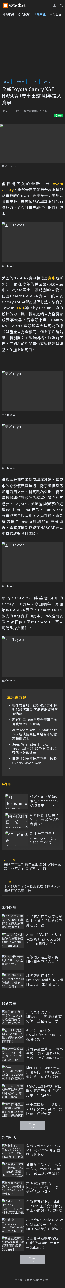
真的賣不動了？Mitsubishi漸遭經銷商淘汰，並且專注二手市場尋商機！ (44, 1016)
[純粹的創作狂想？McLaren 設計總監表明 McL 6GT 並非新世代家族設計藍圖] (16, 820)
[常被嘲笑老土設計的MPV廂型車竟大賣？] (13, 962)
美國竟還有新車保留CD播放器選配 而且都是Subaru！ (43, 1243)
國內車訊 (8, 14)
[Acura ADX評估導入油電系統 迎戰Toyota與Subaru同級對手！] (13, 940)
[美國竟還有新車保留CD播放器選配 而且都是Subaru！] (13, 1243)
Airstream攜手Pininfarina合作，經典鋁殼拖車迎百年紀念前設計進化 (34, 734)
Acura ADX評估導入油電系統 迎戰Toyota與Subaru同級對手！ (43, 939)
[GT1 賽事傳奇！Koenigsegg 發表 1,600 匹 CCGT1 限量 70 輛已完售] (16, 838)
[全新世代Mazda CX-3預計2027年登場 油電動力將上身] (13, 1151)
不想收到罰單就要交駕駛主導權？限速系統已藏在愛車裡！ (44, 920)
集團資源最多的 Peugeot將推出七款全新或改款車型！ (44, 1187)
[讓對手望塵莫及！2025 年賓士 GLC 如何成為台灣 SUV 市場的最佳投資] (13, 1054)
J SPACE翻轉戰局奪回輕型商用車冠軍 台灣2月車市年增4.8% (44, 1090)
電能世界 (55, 14)
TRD (33, 82)
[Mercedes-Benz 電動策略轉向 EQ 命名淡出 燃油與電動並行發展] (13, 1072)
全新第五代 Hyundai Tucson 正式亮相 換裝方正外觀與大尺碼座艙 (44, 1206)
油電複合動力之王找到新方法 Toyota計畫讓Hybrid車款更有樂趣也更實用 (44, 1168)
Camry (45, 82)
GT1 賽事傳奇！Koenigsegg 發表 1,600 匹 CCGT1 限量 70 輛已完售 (44, 838)
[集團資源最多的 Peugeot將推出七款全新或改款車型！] (13, 1188)
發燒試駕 (24, 14)
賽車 (7, 82)
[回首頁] (17, 5)
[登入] (54, 5)
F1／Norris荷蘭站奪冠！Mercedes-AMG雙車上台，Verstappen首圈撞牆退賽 (44, 801)
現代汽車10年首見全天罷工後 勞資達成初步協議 (34, 722)
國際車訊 (40, 14)
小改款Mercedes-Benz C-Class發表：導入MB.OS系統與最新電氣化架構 (44, 1224)
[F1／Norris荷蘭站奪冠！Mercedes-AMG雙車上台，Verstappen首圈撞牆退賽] (16, 801)
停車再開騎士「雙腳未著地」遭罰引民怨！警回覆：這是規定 (44, 1109)
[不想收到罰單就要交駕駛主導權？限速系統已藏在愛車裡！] (13, 921)
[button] (60, 5)
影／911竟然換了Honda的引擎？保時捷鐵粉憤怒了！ (44, 1035)
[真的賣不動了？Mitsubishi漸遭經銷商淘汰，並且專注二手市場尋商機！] (13, 1017)
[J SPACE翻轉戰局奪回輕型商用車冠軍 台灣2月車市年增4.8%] (13, 1091)
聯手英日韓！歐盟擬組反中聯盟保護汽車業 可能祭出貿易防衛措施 (35, 709)
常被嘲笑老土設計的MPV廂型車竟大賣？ (42, 959)
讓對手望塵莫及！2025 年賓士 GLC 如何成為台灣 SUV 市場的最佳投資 (44, 1053)
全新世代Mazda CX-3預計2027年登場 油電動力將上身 (43, 1150)
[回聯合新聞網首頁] (5, 5)
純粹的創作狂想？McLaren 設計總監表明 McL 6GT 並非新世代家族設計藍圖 (45, 819)
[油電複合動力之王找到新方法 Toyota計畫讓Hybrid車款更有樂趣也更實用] (13, 1169)
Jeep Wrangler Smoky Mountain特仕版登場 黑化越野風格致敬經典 (34, 748)
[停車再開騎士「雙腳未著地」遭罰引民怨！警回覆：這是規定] (13, 1109)
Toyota (20, 82)
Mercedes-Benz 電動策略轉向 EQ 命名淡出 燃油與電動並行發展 (44, 1072)
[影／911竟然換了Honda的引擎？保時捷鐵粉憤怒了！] (13, 1035)
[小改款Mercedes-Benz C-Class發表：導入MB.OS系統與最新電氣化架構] (13, 1225)
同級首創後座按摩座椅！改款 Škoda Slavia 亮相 (34, 760)
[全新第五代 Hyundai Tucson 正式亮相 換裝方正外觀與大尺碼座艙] (13, 1206)
